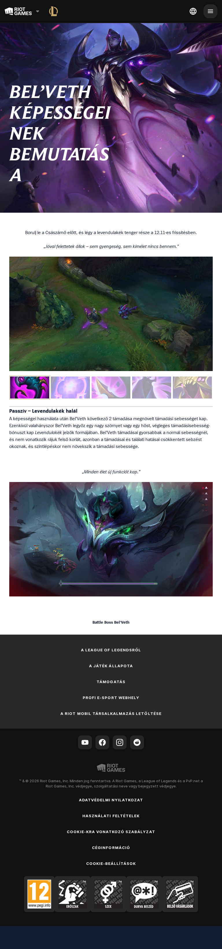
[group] (111, 387)
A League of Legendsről (111, 650)
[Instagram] (119, 742)
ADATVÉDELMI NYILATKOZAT (111, 800)
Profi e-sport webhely (111, 697)
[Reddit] (137, 742)
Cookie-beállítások (111, 863)
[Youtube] (85, 742)
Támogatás (111, 681)
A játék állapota (111, 665)
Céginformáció (111, 847)
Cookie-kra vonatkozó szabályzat (111, 831)
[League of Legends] (53, 11)
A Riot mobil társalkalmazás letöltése (110, 713)
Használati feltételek (111, 815)
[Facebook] (102, 742)
